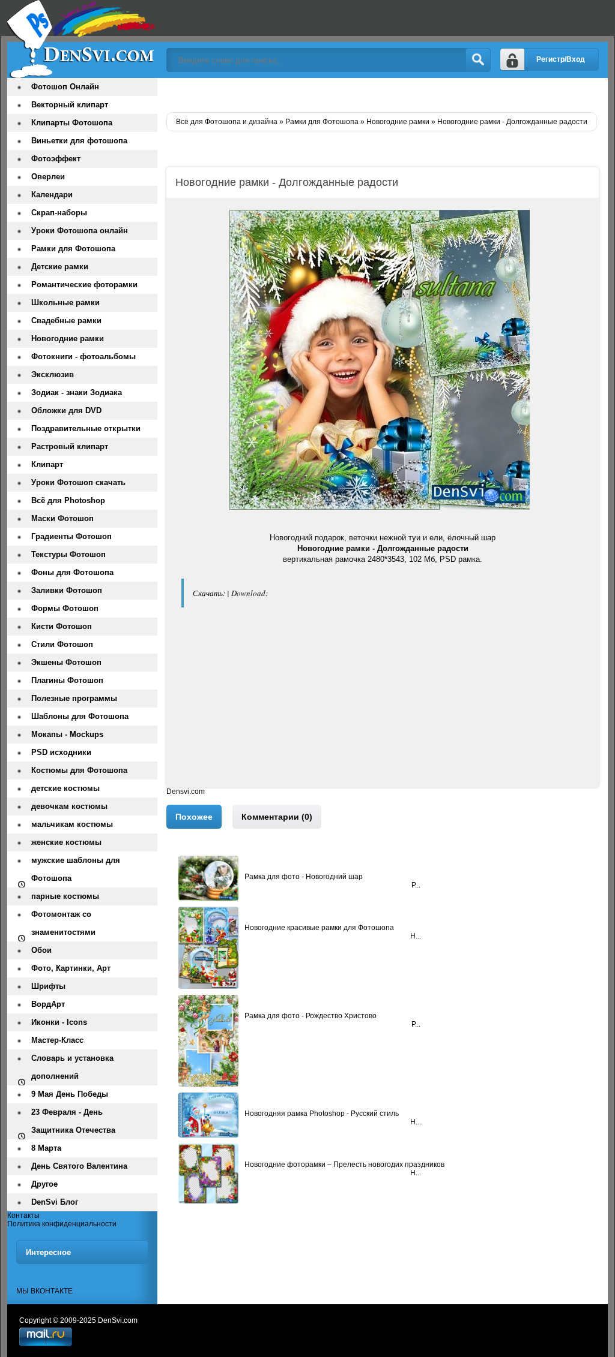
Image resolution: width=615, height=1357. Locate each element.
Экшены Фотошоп (66, 662)
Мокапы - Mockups (67, 734)
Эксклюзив (52, 374)
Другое (44, 1184)
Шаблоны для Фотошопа (80, 716)
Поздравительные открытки (86, 428)
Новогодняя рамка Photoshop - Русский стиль (321, 1113)
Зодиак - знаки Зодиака (76, 392)
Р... (415, 885)
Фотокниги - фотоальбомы (83, 356)
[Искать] (478, 60)
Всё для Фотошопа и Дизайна (82, 39)
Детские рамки (59, 266)
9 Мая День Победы (69, 1094)
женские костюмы (66, 842)
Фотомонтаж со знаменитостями (63, 923)
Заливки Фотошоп (66, 590)
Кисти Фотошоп (61, 626)
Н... (415, 936)
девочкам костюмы (69, 806)
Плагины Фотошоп (67, 680)
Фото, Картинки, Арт (71, 968)
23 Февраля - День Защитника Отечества (73, 1121)
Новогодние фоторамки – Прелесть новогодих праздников (344, 1164)
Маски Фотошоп (62, 518)
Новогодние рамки (67, 338)
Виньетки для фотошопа (79, 140)
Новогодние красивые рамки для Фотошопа (319, 927)
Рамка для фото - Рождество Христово (310, 1016)
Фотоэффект (55, 158)
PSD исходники (61, 752)
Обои (41, 950)
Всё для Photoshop (68, 500)
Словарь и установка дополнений (72, 1067)
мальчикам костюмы (72, 824)
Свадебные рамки (66, 320)
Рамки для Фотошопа (73, 248)
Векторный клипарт (69, 104)
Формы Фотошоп (64, 608)
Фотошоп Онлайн (65, 86)
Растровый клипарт (69, 446)
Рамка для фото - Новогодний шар (303, 876)
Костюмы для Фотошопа (79, 770)
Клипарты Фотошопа (71, 122)
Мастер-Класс (57, 1040)
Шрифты (48, 986)
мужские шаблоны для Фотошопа (75, 869)
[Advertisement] (382, 703)
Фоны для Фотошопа (72, 572)
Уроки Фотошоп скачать (78, 482)
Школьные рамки (65, 302)
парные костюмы (65, 896)
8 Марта (46, 1148)
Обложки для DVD (66, 410)
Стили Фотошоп (62, 644)
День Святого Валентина (79, 1166)
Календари (52, 194)
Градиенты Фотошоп (71, 536)
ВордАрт (48, 1004)
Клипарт (47, 464)
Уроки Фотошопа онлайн (79, 230)
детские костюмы (65, 788)
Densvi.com (185, 791)
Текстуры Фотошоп (68, 554)
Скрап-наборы (59, 212)
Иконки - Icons (59, 1022)
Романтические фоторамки (84, 284)
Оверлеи (48, 176)
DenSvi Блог (54, 1201)
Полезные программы (74, 698)
